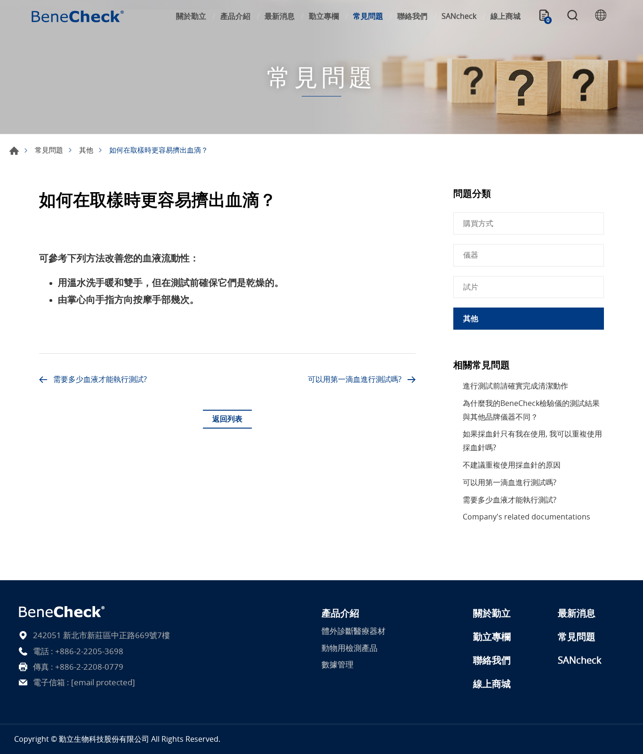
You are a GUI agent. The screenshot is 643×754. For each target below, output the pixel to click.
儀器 (470, 255)
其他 (86, 149)
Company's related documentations (526, 516)
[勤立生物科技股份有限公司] (78, 16)
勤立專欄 (324, 16)
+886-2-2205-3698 (89, 651)
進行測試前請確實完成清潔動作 (515, 386)
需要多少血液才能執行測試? (100, 379)
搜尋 (572, 16)
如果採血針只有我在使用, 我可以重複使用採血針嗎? (532, 441)
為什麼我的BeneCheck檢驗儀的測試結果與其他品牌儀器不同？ (531, 410)
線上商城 (505, 16)
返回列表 (227, 418)
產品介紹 (235, 16)
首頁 (14, 150)
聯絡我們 (412, 16)
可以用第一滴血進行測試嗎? (355, 379)
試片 (470, 287)
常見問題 (368, 16)
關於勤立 (191, 16)
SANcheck (459, 16)
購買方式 (478, 223)
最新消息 (280, 16)
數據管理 (338, 664)
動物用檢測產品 (350, 647)
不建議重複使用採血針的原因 (512, 465)
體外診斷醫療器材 (354, 630)
